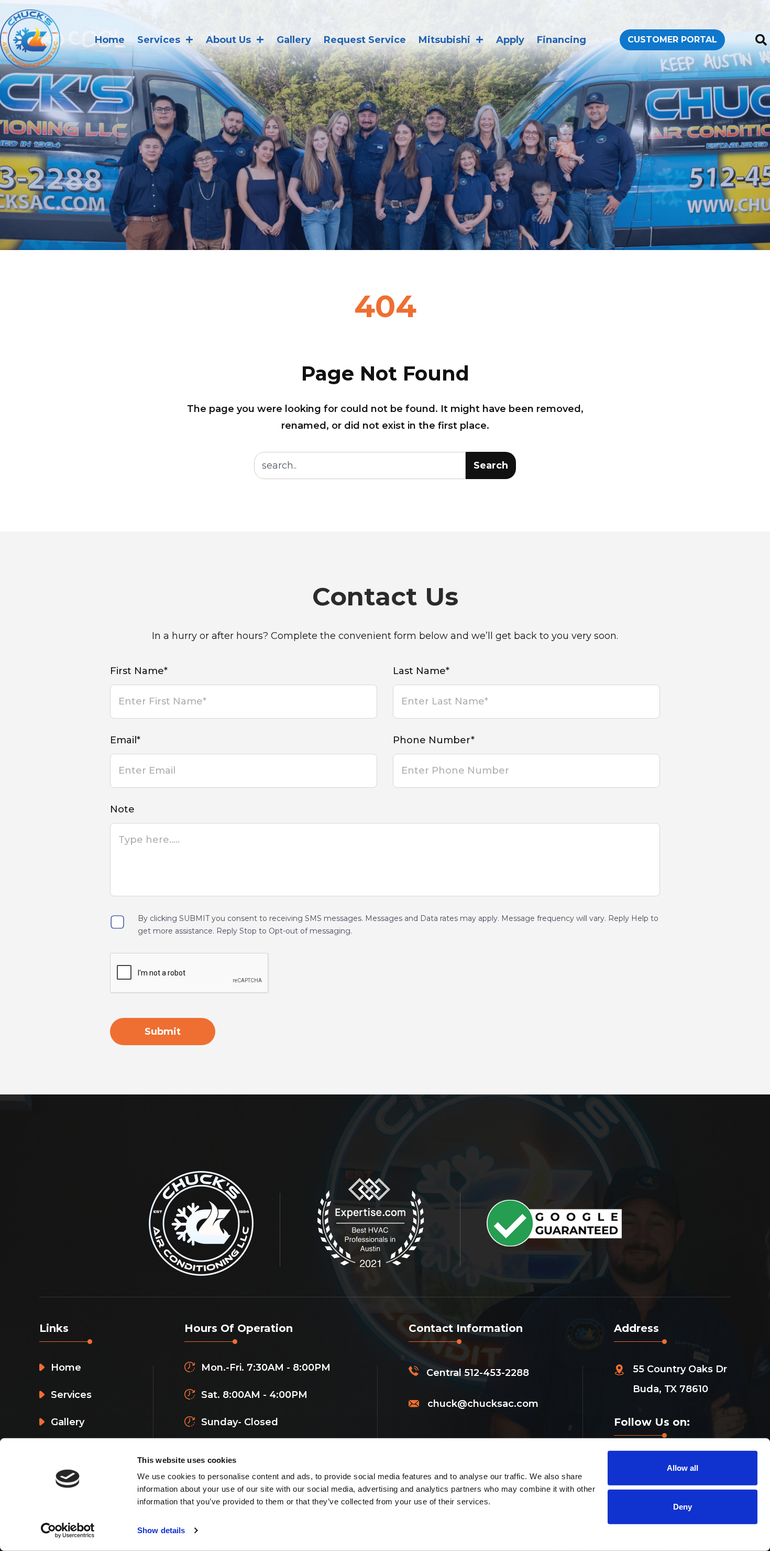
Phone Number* (434, 740)
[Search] (761, 39)
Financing (561, 40)
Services (158, 40)
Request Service (365, 40)
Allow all (682, 1467)
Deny (682, 1506)
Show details (161, 1530)
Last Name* (421, 671)
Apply (510, 40)
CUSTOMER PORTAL (672, 40)
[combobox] (360, 465)
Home (110, 40)
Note (122, 809)
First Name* (139, 671)
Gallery (294, 40)
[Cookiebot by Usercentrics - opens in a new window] (68, 1530)
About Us (228, 40)
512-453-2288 (496, 1373)
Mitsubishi (444, 40)
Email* (125, 740)
